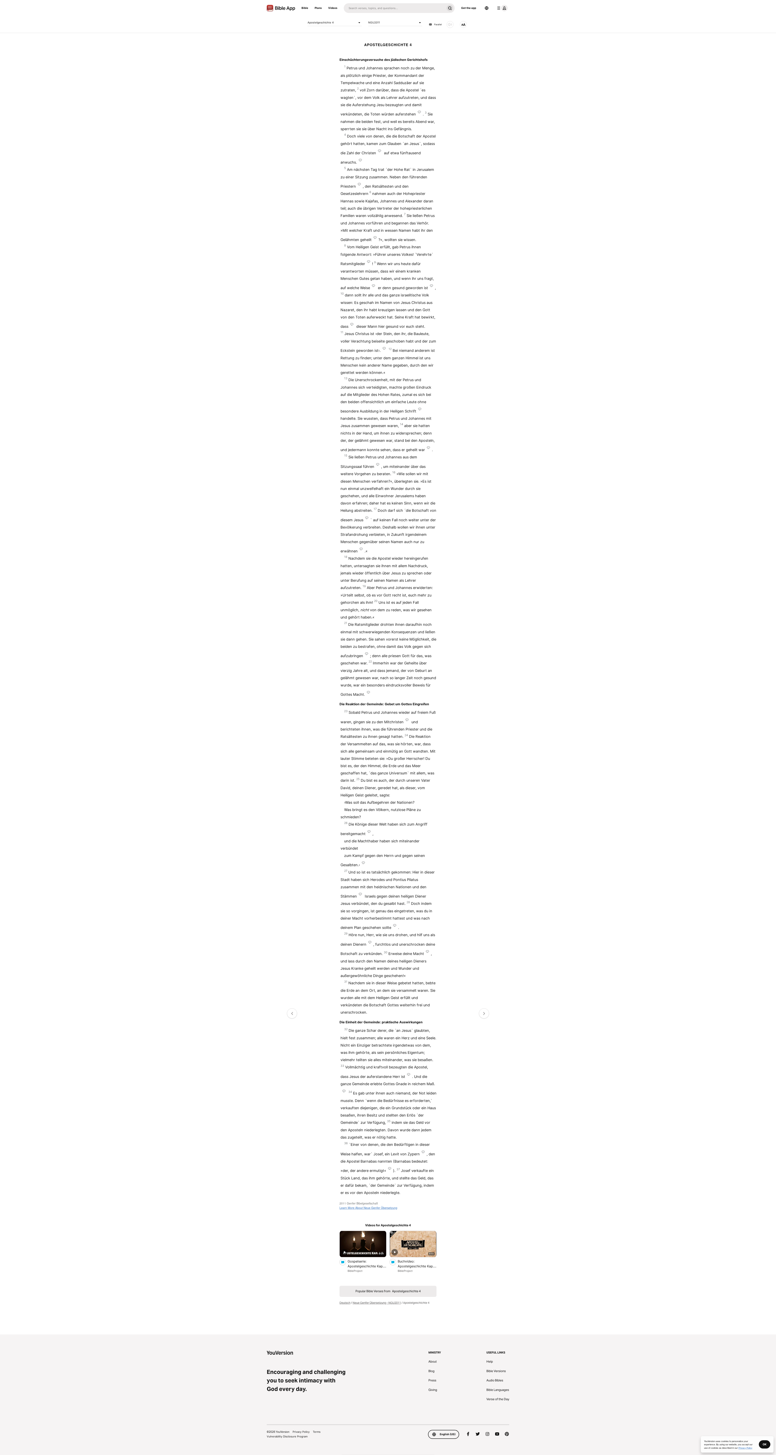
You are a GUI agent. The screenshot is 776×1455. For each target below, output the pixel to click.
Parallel (438, 24)
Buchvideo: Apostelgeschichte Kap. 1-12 (416, 1264)
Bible (305, 8)
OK (765, 1444)
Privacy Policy (301, 1431)
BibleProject (355, 1270)
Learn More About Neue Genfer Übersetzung (368, 1208)
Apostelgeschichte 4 (321, 22)
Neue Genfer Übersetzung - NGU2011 (377, 1303)
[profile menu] (501, 8)
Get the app (468, 8)
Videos (332, 8)
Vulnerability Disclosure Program (287, 1436)
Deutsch (345, 1303)
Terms (317, 1431)
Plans (318, 8)
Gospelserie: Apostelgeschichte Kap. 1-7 (366, 1264)
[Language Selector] (487, 8)
